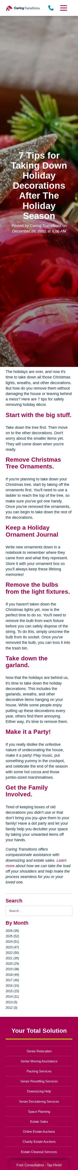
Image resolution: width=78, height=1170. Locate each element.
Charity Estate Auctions (39, 1141)
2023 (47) (12, 947)
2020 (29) (12, 963)
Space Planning (39, 1111)
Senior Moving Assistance (39, 1061)
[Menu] (63, 8)
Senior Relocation (39, 1051)
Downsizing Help (39, 1091)
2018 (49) (12, 975)
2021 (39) (12, 958)
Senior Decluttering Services (39, 1101)
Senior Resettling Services (39, 1081)
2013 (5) (11, 1002)
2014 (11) (12, 996)
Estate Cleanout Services (39, 1152)
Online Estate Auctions (39, 1131)
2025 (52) (12, 936)
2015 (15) (12, 991)
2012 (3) (11, 1007)
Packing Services (39, 1071)
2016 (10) (12, 985)
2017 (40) (12, 980)
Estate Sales (39, 1121)
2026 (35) (12, 931)
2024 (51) (12, 941)
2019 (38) (12, 969)
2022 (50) (12, 953)
